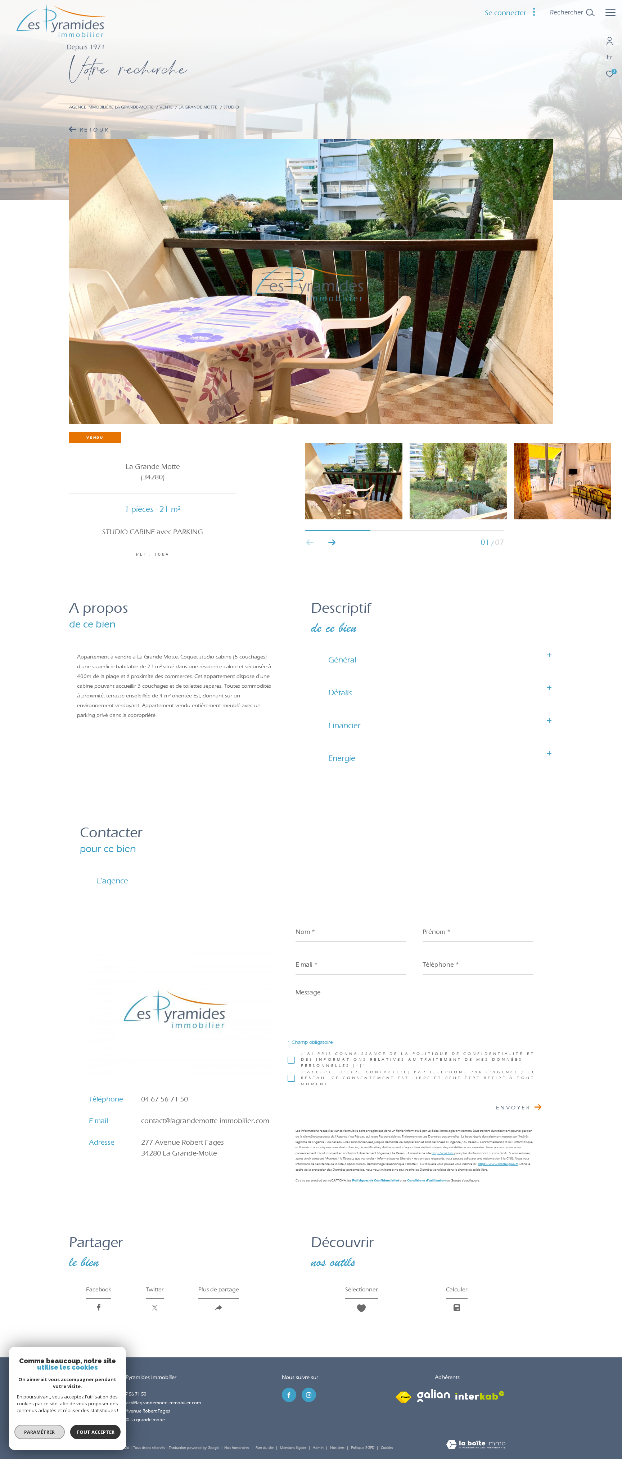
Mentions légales (293, 1448)
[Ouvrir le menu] (610, 12)
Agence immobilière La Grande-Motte (111, 107)
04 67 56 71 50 (164, 1099)
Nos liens (338, 1448)
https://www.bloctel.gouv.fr (498, 1163)
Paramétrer (39, 1432)
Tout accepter (95, 1432)
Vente (166, 107)
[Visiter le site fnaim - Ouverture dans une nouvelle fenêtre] (403, 1395)
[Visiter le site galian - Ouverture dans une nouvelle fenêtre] (433, 1395)
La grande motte (198, 107)
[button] (332, 542)
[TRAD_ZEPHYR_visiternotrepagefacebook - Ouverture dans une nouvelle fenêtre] (289, 1395)
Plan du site (265, 1448)
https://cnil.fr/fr (443, 1152)
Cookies (387, 1448)
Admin (319, 1448)
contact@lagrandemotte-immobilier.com (205, 1120)
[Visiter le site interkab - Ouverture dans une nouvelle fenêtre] (479, 1395)
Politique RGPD (362, 1448)
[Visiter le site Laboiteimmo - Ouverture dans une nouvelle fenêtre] (475, 1445)
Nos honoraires (236, 1448)
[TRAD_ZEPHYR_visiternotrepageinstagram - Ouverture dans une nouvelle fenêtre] (309, 1395)
